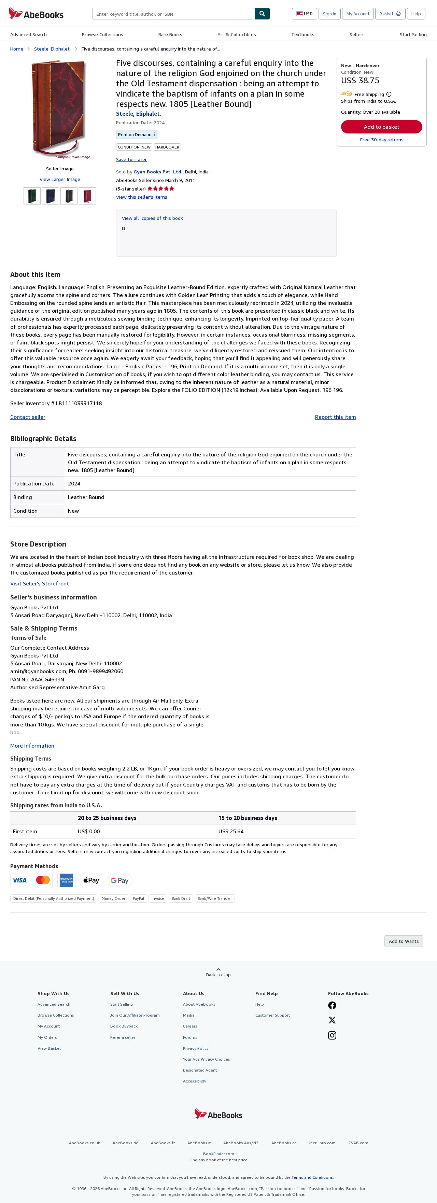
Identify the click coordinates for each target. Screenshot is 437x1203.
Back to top (218, 974)
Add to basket (381, 126)
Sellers (357, 34)
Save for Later (131, 159)
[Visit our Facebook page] (332, 1006)
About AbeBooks (199, 1004)
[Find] (262, 13)
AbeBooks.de (125, 1142)
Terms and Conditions (312, 1177)
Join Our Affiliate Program (135, 1015)
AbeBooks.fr (163, 1142)
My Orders (47, 1037)
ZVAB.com (358, 1142)
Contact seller (27, 416)
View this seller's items (141, 197)
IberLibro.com (322, 1142)
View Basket (49, 1048)
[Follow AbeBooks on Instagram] (332, 1036)
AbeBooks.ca (284, 1142)
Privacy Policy (196, 1048)
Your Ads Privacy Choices (206, 1059)
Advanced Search (28, 34)
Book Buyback (124, 1026)
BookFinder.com (218, 1156)
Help (416, 13)
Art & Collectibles (236, 34)
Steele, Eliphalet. (52, 49)
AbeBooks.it (199, 1142)
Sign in (329, 13)
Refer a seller (122, 1037)
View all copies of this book (152, 218)
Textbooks (302, 34)
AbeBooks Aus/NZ (241, 1142)
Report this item (335, 416)
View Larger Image (60, 179)
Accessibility (194, 1081)
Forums (190, 1037)
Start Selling (413, 34)
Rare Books (170, 34)
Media (189, 1015)
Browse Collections (102, 34)
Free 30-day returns (382, 139)
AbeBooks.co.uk (84, 1142)
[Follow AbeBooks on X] (332, 1020)
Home (16, 49)
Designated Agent (200, 1070)
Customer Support (272, 1015)
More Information (32, 745)
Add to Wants (404, 941)
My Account (358, 13)
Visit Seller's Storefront (39, 583)
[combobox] (173, 13)
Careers (190, 1026)
